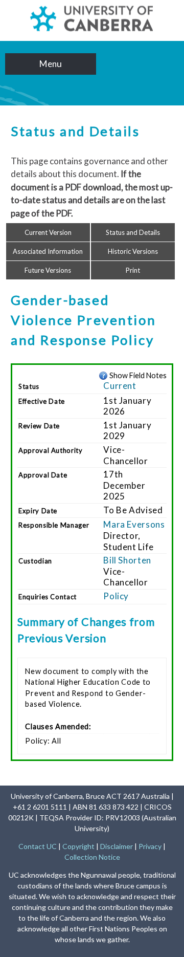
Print (133, 270)
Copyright (78, 846)
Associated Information (48, 251)
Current (119, 385)
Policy (116, 596)
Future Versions (48, 270)
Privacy (150, 846)
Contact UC (37, 846)
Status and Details (133, 232)
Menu (50, 63)
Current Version (48, 232)
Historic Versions (133, 251)
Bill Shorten (127, 560)
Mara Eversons (134, 524)
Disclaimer (116, 846)
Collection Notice (92, 857)
